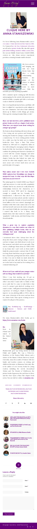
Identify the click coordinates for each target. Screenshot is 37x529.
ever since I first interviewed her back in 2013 (18, 44)
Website (26, 492)
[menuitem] (31, 3)
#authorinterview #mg (18, 393)
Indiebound (12, 311)
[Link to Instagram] (27, 526)
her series (23, 46)
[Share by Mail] (31, 403)
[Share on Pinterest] (18, 403)
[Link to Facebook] (33, 526)
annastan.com (28, 378)
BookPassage (27, 306)
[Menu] (31, 3)
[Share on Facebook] (6, 403)
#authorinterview (22, 391)
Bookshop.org (16, 306)
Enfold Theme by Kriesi (22, 525)
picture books (16, 48)
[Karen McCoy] (15, 3)
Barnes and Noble (25, 309)
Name (26, 480)
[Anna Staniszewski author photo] (18, 20)
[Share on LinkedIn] (25, 403)
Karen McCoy (28, 385)
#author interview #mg (17, 389)
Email (26, 486)
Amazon (10, 309)
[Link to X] (30, 526)
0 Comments (17, 385)
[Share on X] (12, 403)
